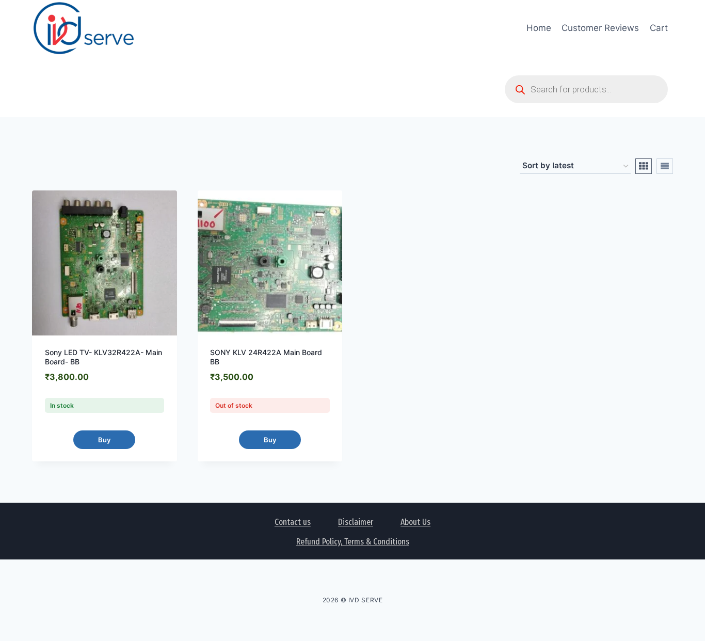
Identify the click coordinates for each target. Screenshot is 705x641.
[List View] (664, 166)
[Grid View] (643, 166)
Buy (104, 440)
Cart (659, 28)
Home (538, 28)
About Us (415, 522)
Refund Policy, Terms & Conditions (352, 541)
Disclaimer (355, 522)
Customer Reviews (600, 28)
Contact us (293, 522)
